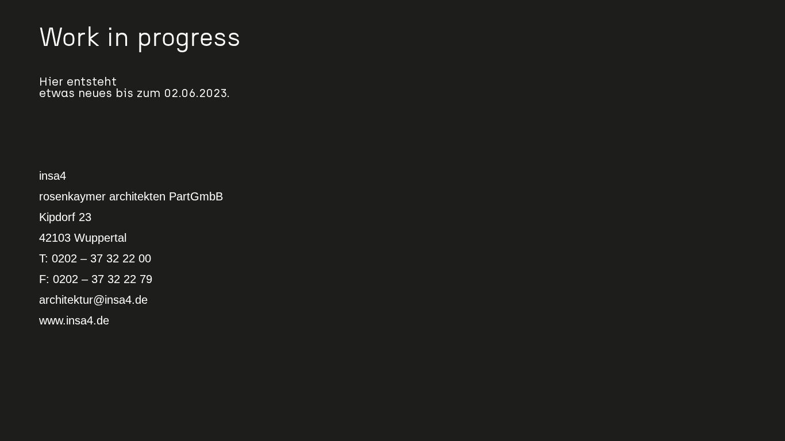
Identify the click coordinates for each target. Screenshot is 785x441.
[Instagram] (760, 25)
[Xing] (760, 91)
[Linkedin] (760, 69)
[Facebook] (760, 46)
